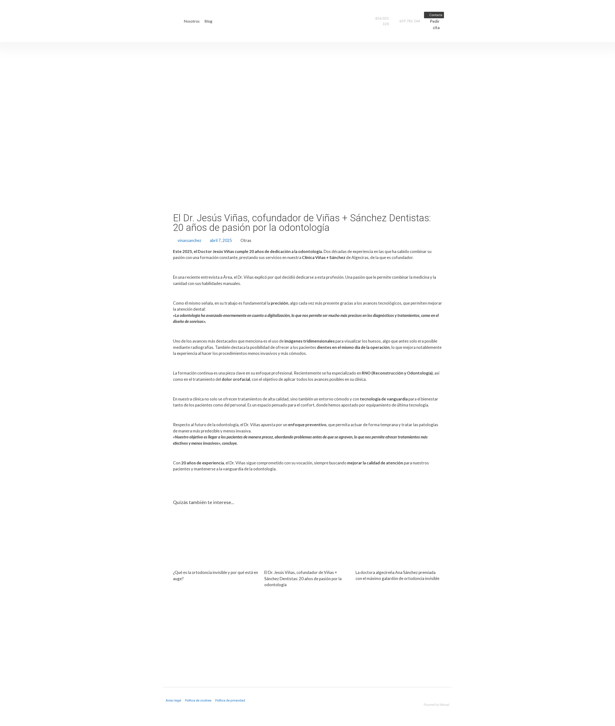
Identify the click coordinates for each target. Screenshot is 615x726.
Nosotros (192, 21)
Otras (245, 240)
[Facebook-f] (168, 709)
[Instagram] (177, 709)
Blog (208, 21)
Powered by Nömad (436, 705)
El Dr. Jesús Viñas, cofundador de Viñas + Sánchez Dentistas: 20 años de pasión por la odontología (303, 578)
